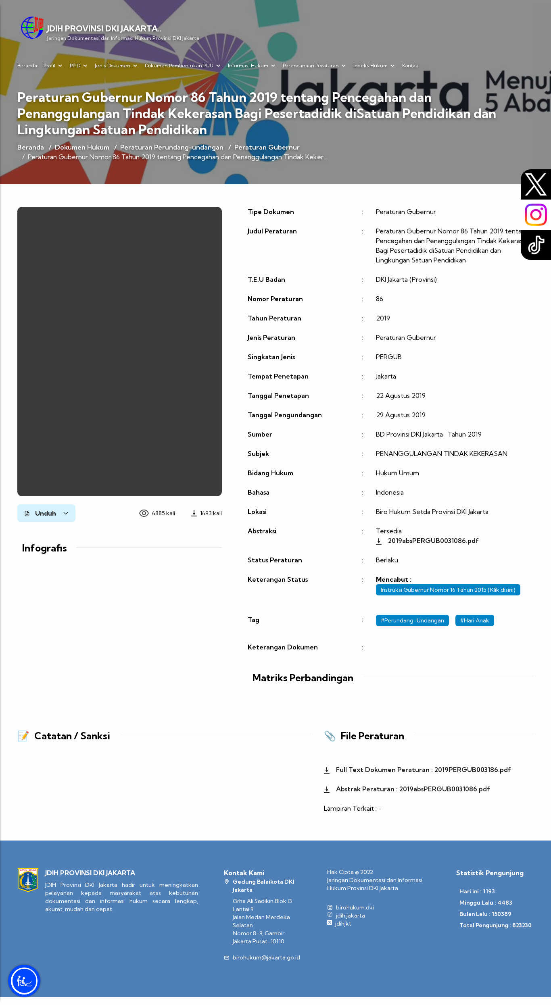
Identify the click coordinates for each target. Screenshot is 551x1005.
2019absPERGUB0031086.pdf (432, 541)
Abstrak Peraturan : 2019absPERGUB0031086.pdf (412, 789)
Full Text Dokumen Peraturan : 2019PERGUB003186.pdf (422, 770)
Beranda (27, 65)
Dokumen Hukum (82, 147)
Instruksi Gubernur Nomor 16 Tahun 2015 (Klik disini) (448, 589)
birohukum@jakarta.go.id (266, 957)
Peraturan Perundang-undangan (171, 147)
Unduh (45, 513)
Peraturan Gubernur (267, 147)
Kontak (410, 65)
